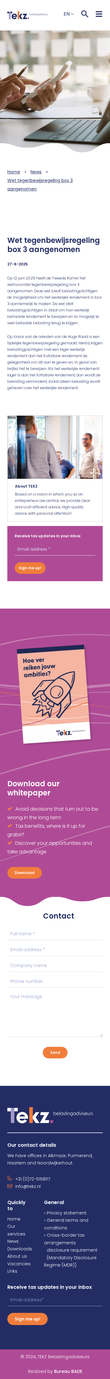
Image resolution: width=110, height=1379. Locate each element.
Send (55, 1052)
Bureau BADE (55, 1371)
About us (17, 1256)
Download (25, 872)
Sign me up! (30, 567)
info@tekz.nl (28, 1186)
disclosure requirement (72, 1250)
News (36, 172)
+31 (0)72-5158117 (32, 1179)
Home (13, 172)
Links (12, 1271)
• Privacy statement (65, 1213)
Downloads (19, 1249)
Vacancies (19, 1264)
